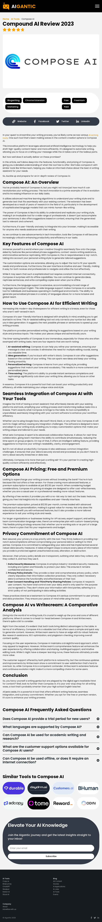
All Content (57, 881)
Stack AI (6, 894)
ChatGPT (6, 886)
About (5, 907)
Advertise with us (9, 909)
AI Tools (15, 19)
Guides (56, 884)
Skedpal (6, 889)
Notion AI (6, 892)
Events (55, 894)
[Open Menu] (97, 6)
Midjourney (7, 884)
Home (6, 19)
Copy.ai (6, 881)
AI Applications (59, 886)
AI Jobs (56, 889)
